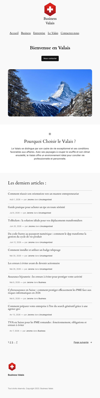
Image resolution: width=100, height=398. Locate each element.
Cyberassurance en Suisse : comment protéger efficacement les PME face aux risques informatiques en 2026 (49, 291)
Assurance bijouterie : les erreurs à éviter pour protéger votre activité (45, 276)
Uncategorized (45, 199)
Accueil (14, 33)
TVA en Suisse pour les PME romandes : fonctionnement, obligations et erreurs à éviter (47, 324)
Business (26, 33)
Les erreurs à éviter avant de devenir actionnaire (34, 263)
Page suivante (83, 342)
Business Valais (16, 375)
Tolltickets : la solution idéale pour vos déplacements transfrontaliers (45, 220)
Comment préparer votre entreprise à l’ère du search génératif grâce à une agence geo (48, 307)
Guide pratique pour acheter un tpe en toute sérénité (36, 207)
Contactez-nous (70, 33)
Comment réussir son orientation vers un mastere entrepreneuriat (43, 193)
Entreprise (39, 33)
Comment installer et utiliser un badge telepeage (34, 250)
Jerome (30, 199)
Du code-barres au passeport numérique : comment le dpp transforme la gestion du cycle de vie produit (47, 235)
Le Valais (53, 33)
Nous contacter (50, 58)
